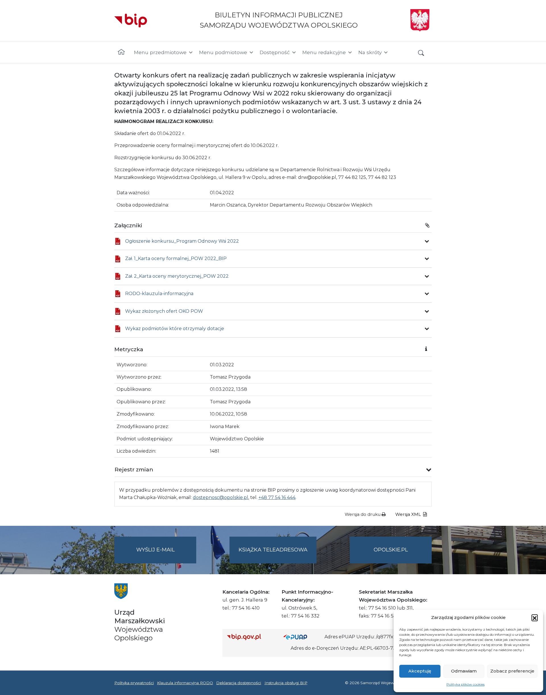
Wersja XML (408, 514)
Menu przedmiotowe (160, 52)
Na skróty (370, 52)
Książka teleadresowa (273, 550)
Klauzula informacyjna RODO (185, 682)
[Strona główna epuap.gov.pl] (302, 637)
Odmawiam (464, 671)
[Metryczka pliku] (427, 241)
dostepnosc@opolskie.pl (220, 497)
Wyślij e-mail (166, 554)
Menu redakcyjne (324, 52)
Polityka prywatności (134, 682)
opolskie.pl (391, 550)
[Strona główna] (121, 52)
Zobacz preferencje (512, 671)
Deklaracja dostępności (238, 682)
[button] (534, 617)
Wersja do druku (363, 514)
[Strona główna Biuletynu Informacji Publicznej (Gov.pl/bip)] (250, 637)
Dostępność (275, 52)
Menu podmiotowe (223, 52)
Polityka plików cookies (465, 684)
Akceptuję (419, 671)
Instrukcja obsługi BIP (285, 682)
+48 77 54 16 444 (276, 497)
